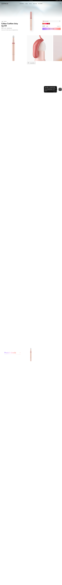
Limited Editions (22, 3)
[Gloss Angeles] (44, 23)
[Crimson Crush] (47, 23)
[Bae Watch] (43, 23)
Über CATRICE (40, 3)
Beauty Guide (35, 3)
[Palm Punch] (46, 23)
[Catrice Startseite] (4, 3)
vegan (2, 21)
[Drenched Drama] (49, 23)
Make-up (26, 3)
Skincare (30, 3)
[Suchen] (60, 4)
